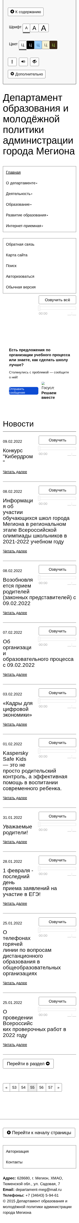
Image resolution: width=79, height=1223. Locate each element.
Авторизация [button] (17, 1151)
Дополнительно (28, 74)
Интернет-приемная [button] (23, 226)
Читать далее (15, 472)
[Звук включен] (23, 62)
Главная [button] (13, 172)
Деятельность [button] (18, 194)
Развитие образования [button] (26, 215)
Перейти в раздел (26, 1063)
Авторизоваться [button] (20, 276)
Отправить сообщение (17, 390)
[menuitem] (39, 172)
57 (50, 1087)
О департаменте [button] (20, 183)
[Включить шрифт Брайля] (12, 62)
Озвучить (57, 440)
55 (32, 1087)
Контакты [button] (14, 1162)
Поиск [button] (11, 266)
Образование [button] (18, 204)
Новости (18, 424)
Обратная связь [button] (20, 244)
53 (14, 1087)
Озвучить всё (57, 300)
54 (23, 1087)
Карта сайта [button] (16, 255)
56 (41, 1087)
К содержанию (27, 12)
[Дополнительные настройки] (34, 62)
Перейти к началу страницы (41, 1132)
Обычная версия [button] (21, 287)
